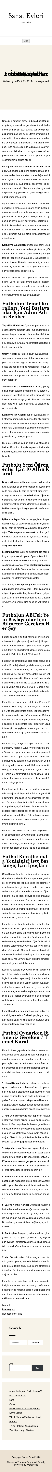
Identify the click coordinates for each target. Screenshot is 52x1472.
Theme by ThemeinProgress (21, 1462)
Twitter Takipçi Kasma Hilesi (23, 1426)
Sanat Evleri (26, 17)
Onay (12, 1404)
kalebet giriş (8, 1309)
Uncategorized (41, 81)
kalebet (6, 1305)
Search (15, 1328)
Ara (11, 1364)
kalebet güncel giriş (12, 1314)
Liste (11, 1400)
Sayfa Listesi (16, 1413)
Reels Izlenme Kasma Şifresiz (24, 1408)
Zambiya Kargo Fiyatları (21, 1430)
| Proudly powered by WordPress (29, 1463)
